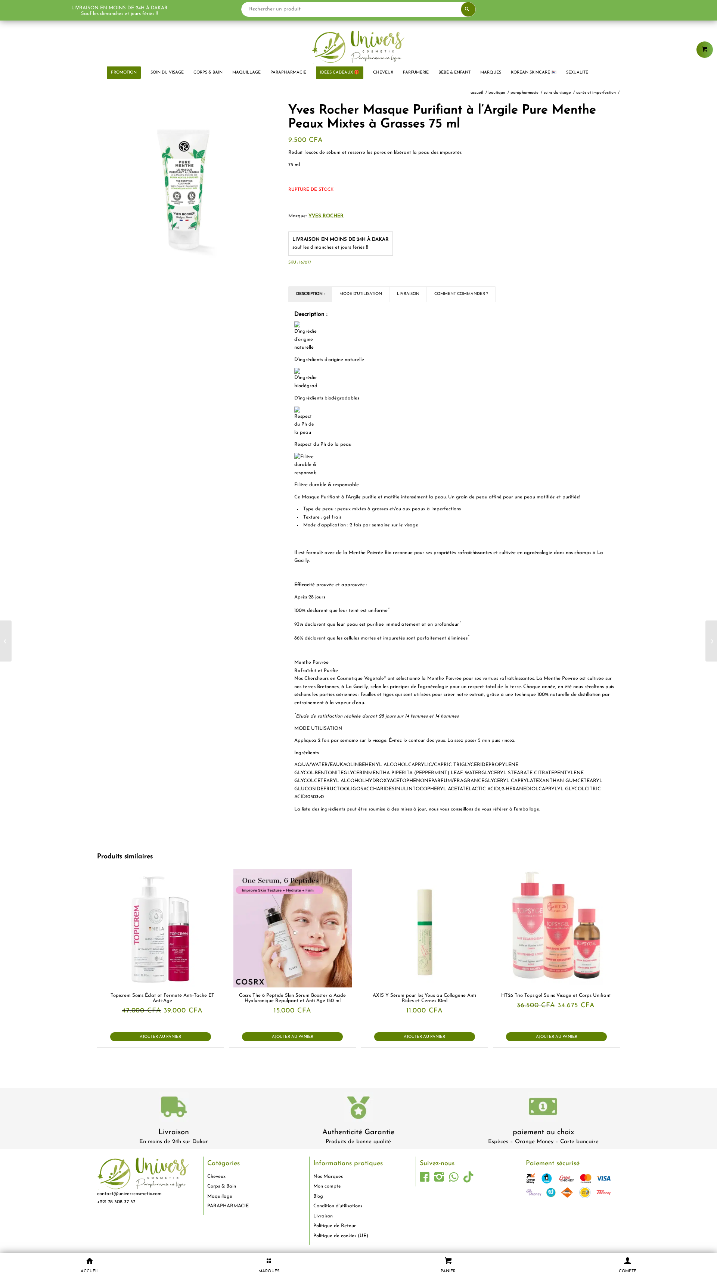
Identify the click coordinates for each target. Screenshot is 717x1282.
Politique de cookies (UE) (340, 1235)
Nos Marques (328, 1176)
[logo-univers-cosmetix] (358, 46)
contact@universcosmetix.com (129, 1193)
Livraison (173, 1132)
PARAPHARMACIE (228, 1206)
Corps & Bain (221, 1186)
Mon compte (327, 1186)
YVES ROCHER (326, 216)
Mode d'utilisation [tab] (360, 294)
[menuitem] (124, 72)
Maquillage (219, 1196)
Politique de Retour (334, 1225)
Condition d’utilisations (337, 1206)
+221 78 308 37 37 (116, 1201)
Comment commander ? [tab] (461, 294)
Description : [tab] (310, 294)
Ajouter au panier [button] (160, 1037)
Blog (318, 1196)
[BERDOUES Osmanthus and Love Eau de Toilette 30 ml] (6, 641)
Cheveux (216, 1176)
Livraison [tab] (408, 294)
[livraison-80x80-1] (174, 1108)
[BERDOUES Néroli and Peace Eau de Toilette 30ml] (711, 641)
